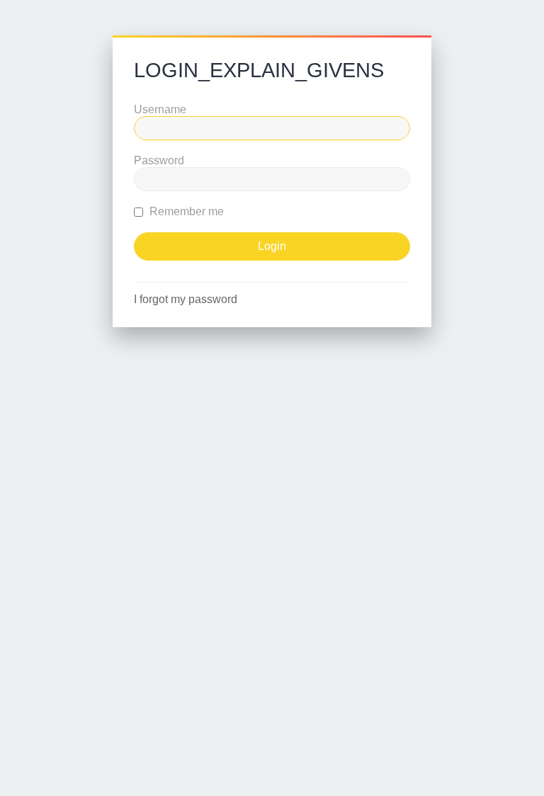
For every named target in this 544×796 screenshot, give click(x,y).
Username (160, 109)
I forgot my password (185, 299)
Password (159, 160)
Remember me (185, 211)
